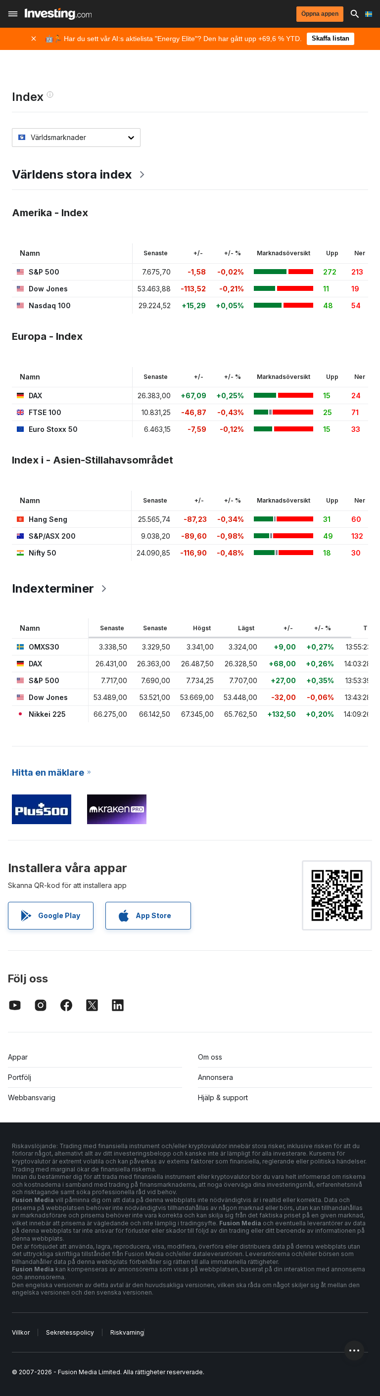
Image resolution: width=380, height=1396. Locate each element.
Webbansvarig (31, 1097)
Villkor (21, 1332)
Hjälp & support (223, 1097)
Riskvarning (127, 1332)
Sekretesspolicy (70, 1332)
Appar (18, 1057)
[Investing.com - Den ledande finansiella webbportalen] (58, 14)
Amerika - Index (50, 213)
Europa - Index (47, 336)
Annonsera (215, 1077)
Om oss (210, 1057)
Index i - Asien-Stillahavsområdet (92, 460)
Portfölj (19, 1077)
